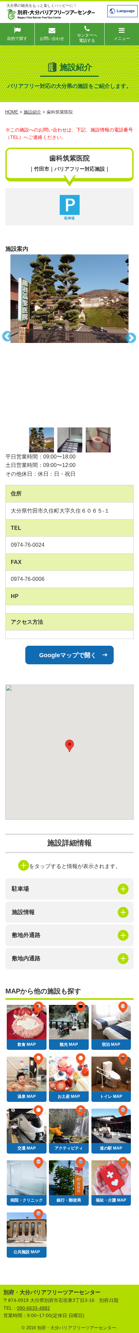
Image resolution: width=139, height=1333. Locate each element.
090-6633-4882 (33, 1308)
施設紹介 (32, 112)
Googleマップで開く (67, 655)
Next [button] (133, 337)
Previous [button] (5, 337)
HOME (11, 112)
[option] (69, 298)
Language (126, 11)
